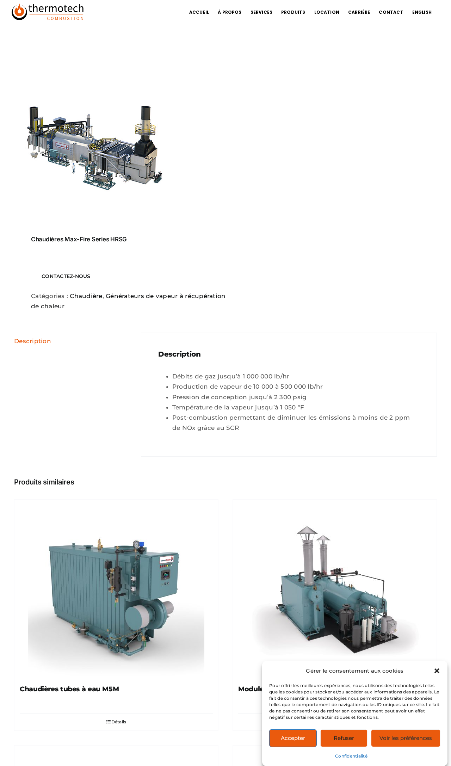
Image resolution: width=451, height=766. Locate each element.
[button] (436, 670)
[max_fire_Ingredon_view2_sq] (115, 139)
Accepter (293, 738)
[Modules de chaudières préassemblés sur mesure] (335, 588)
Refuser (344, 738)
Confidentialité (351, 756)
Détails (118, 721)
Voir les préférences (405, 738)
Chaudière (86, 295)
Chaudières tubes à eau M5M (69, 689)
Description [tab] (32, 341)
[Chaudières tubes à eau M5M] (116, 588)
